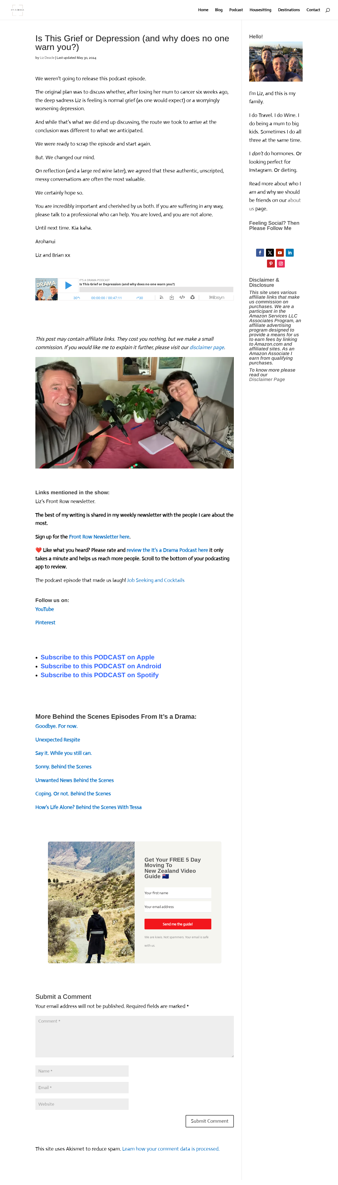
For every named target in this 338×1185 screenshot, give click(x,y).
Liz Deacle (47, 57)
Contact (313, 10)
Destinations (289, 10)
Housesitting (260, 10)
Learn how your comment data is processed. (171, 1149)
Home (203, 10)
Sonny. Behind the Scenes (63, 766)
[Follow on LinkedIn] (290, 253)
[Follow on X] (270, 253)
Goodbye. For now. (56, 726)
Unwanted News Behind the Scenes (74, 780)
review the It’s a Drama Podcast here (167, 550)
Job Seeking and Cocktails (156, 580)
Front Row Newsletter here (99, 537)
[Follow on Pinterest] (271, 264)
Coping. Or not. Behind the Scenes (73, 793)
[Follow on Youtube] (280, 253)
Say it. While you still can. (63, 753)
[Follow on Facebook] (260, 253)
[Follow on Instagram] (281, 264)
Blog (219, 10)
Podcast (236, 10)
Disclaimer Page (267, 379)
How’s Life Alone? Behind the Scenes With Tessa (88, 807)
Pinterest (45, 622)
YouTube (44, 609)
